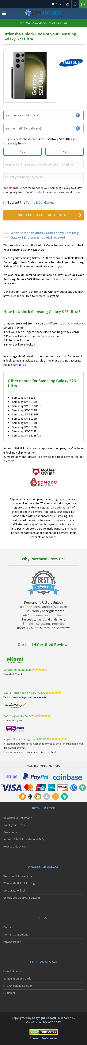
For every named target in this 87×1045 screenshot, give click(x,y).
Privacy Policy (12, 942)
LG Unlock (9, 993)
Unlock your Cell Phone (17, 818)
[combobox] (43, 164)
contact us (42, 296)
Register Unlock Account (18, 876)
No (65, 151)
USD (54, 4)
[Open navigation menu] (4, 14)
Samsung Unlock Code (17, 979)
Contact (8, 927)
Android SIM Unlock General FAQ (23, 839)
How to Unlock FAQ (15, 847)
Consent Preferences (43, 1038)
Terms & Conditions (40, 202)
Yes (22, 151)
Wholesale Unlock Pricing (19, 883)
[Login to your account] (83, 4)
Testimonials (11, 832)
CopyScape (33, 1022)
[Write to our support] (67, 4)
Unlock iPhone (12, 971)
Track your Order (14, 825)
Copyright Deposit (44, 1018)
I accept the (31, 202)
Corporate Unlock (14, 891)
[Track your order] (75, 4)
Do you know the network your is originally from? (39, 141)
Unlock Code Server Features (22, 898)
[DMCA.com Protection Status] (43, 1032)
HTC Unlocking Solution (18, 986)
